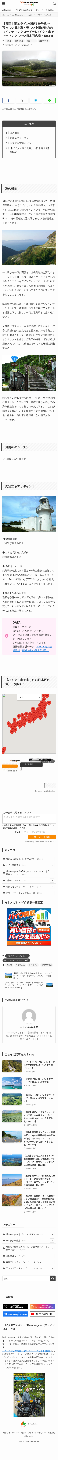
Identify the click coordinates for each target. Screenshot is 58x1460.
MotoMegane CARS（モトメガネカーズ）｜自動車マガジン (28, 873)
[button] (8, 100)
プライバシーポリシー (37, 1432)
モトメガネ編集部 (29, 1027)
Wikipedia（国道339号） (35, 650)
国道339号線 (43, 40)
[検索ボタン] (54, 3)
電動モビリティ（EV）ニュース (23, 886)
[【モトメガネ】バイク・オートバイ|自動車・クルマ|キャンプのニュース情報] (29, 3)
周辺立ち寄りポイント (22, 143)
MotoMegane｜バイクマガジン (24, 858)
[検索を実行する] (53, 1278)
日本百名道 (19, 40)
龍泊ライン (31, 40)
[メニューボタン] (3, 3)
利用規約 (51, 1432)
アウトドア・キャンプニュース (24, 892)
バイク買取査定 (16, 864)
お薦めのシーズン (19, 138)
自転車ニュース (16, 880)
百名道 (8, 40)
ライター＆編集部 (19, 1432)
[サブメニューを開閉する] (52, 859)
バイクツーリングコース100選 (16, 960)
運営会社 (6, 1432)
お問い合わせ (29, 1436)
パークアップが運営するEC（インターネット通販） (26, 1350)
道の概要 (14, 133)
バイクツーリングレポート (17, 955)
